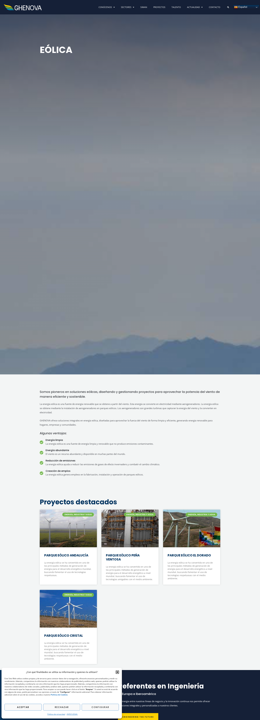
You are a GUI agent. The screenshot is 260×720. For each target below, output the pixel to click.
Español (242, 7)
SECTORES (126, 7)
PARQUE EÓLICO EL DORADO (189, 555)
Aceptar (23, 707)
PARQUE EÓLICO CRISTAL (63, 635)
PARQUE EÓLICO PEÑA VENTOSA (123, 557)
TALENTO (176, 7)
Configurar (100, 707)
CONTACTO (214, 7)
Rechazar (62, 707)
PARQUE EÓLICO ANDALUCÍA (66, 555)
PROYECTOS (159, 7)
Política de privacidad (56, 714)
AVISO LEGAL (72, 714)
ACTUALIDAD (193, 7)
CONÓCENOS (105, 7)
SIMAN (143, 7)
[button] (117, 672)
